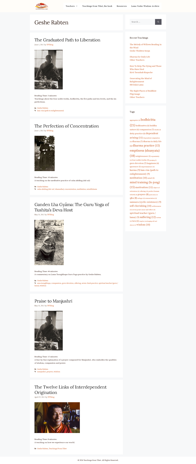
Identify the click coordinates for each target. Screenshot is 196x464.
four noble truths (140, 160)
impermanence (147, 167)
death (157, 130)
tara (135, 221)
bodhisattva (142, 125)
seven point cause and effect (143, 210)
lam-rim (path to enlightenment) (50, 111)
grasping (153, 160)
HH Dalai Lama (136, 84)
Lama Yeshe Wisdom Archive (145, 6)
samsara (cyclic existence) (145, 202)
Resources (122, 6)
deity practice (137, 133)
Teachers (70, 6)
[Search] (158, 22)
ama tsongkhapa (44, 283)
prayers (50, 372)
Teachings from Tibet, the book (97, 6)
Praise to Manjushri (53, 301)
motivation (144, 187)
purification (153, 195)
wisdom (43, 286)
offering (77, 283)
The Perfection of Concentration (66, 126)
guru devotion (68, 283)
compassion (56, 283)
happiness (153, 163)
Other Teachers (137, 60)
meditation (81, 189)
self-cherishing (140, 206)
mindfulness (92, 189)
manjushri (41, 372)
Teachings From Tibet (58, 448)
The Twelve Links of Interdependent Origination (70, 389)
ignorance (135, 166)
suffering (148, 217)
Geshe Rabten (42, 108)
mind (150, 178)
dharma (137, 141)
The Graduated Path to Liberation (67, 40)
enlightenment (143, 156)
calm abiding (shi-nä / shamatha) (50, 189)
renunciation (151, 198)
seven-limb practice (90, 283)
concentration (70, 189)
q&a (133, 198)
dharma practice (146, 145)
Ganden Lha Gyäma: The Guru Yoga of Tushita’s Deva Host (71, 207)
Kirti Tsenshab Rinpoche (141, 72)
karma (135, 170)
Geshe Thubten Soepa (140, 50)
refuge (141, 198)
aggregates (135, 120)
